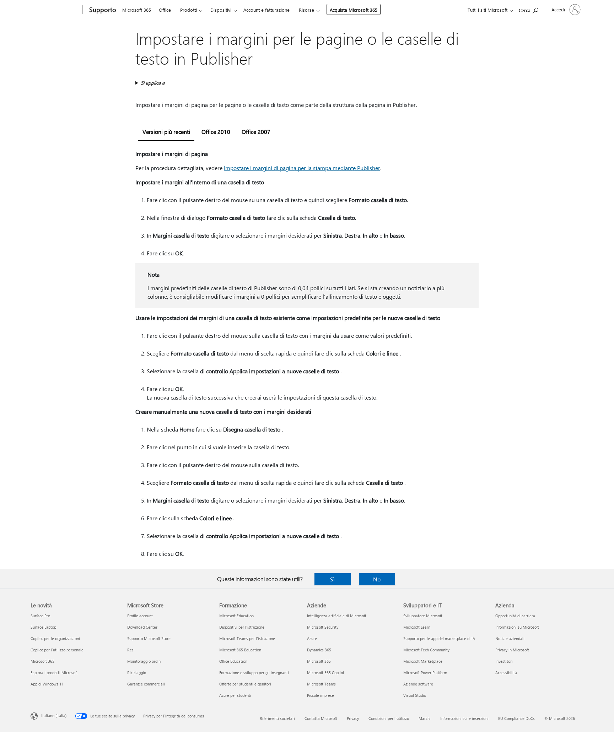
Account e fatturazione (266, 10)
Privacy (353, 718)
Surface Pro (40, 615)
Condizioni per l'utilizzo (388, 718)
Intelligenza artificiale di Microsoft (336, 615)
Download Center (142, 627)
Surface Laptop (43, 627)
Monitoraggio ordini (144, 661)
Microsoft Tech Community (426, 649)
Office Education (233, 661)
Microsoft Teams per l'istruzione (247, 638)
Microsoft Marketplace (422, 661)
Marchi (425, 718)
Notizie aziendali (509, 638)
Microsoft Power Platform (425, 672)
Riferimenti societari (277, 718)
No (377, 579)
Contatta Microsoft (321, 718)
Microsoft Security (322, 627)
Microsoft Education (236, 615)
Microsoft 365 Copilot (325, 672)
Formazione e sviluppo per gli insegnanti (254, 672)
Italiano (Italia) (53, 715)
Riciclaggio (136, 672)
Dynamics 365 (319, 649)
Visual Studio (414, 695)
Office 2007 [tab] (256, 131)
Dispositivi (220, 10)
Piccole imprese (320, 695)
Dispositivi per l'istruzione (241, 627)
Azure (312, 638)
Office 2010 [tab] (215, 131)
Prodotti (188, 10)
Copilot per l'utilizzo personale (57, 649)
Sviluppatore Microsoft (422, 615)
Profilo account (140, 615)
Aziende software (418, 684)
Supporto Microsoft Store (149, 638)
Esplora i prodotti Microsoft (54, 672)
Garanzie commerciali (146, 684)
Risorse (306, 10)
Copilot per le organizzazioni (55, 638)
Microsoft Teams (321, 684)
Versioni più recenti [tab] (166, 131)
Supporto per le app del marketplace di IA (439, 638)
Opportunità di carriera (515, 615)
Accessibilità (506, 672)
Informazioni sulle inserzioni (464, 718)
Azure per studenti (235, 695)
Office (165, 10)
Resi (131, 649)
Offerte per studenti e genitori (245, 684)
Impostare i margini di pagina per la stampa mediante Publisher (302, 168)
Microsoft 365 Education (240, 649)
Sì (332, 579)
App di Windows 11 (47, 684)
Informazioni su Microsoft (517, 627)
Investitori (504, 661)
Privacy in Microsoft (512, 649)
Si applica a (153, 82)
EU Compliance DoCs (516, 718)
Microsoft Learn (416, 627)
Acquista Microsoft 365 (353, 10)
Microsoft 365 (136, 10)
